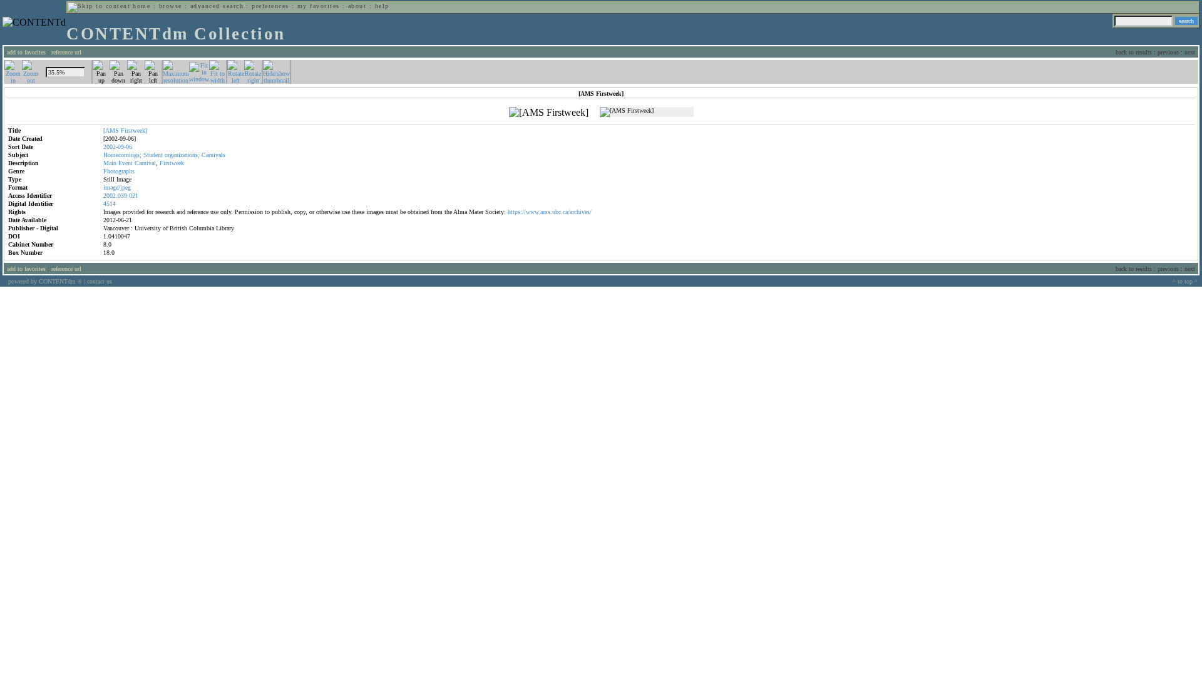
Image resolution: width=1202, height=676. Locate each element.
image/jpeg (117, 187)
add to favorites (26, 52)
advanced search (217, 6)
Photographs (119, 171)
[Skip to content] (99, 6)
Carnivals (213, 154)
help (382, 6)
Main (109, 163)
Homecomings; (122, 154)
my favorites (318, 6)
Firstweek (172, 163)
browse (170, 6)
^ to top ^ (1185, 281)
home (141, 6)
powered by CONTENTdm (45, 281)
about (357, 6)
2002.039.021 (120, 195)
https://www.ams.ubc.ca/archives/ (550, 211)
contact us (99, 281)
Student (153, 154)
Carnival (145, 163)
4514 (109, 203)
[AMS (111, 130)
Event (125, 163)
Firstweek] (134, 130)
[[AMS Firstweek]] (548, 112)
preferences (270, 6)
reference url (66, 52)
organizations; (182, 154)
